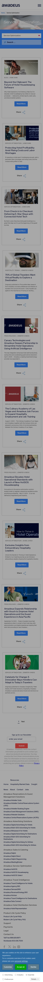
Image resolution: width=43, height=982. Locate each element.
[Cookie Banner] (21, 965)
